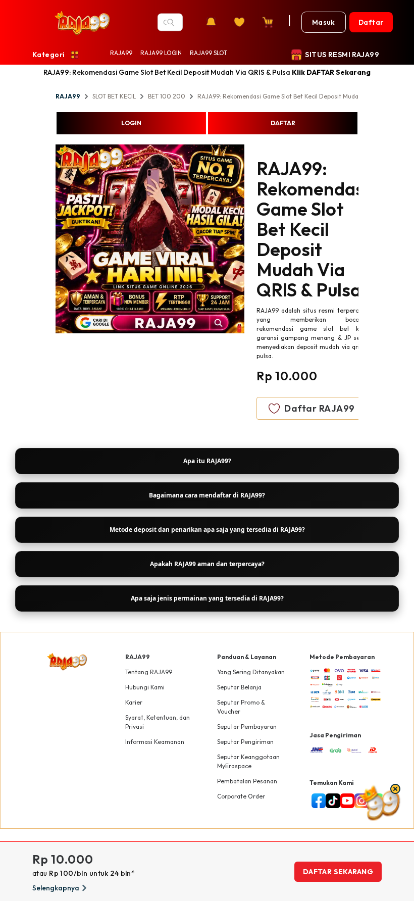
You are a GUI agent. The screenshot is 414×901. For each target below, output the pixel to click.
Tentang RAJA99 (148, 672)
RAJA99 (121, 53)
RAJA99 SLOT (208, 53)
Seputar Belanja (239, 687)
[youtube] (345, 800)
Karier (133, 702)
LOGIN (131, 123)
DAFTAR (283, 123)
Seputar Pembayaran (247, 726)
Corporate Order (241, 796)
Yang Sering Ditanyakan (251, 672)
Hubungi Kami (145, 687)
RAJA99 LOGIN (161, 53)
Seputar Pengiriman (245, 741)
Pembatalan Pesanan (247, 781)
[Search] (171, 22)
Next (252, 240)
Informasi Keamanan (154, 741)
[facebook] (316, 800)
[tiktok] (331, 800)
